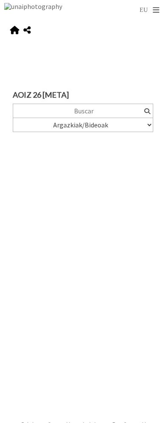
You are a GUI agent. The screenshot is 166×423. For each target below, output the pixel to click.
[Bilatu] (147, 111)
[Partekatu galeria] (27, 30)
